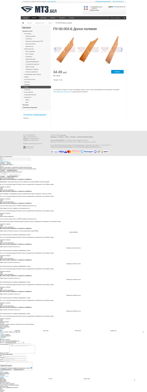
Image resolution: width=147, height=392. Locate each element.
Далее (1, 329)
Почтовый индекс (4, 344)
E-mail (2, 359)
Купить (117, 72)
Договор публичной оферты (85, 136)
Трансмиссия (29, 46)
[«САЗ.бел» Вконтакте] (84, 7)
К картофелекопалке (30, 94)
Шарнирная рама (30, 59)
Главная (25, 17)
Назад (1, 333)
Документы (54, 136)
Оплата (53, 17)
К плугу (26, 87)
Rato (27, 102)
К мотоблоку (27, 33)
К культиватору (28, 92)
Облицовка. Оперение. (32, 69)
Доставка (43, 17)
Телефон (2, 357)
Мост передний (30, 51)
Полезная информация (34, 114)
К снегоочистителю (29, 79)
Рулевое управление (32, 72)
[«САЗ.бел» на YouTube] (87, 9)
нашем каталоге (51, 1)
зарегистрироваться (65, 91)
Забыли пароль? (4, 161)
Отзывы (71, 17)
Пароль (2, 160)
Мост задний (29, 54)
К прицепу (27, 84)
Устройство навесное (32, 64)
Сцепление (29, 38)
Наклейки (25, 105)
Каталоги (26, 118)
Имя (1, 355)
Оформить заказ (4, 376)
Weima (27, 100)
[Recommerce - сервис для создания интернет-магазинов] (24, 148)
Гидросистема (30, 66)
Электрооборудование (32, 61)
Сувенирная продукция (29, 107)
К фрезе (26, 77)
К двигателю (27, 97)
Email (2, 158)
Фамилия (2, 361)
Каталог (34, 17)
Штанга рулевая (31, 44)
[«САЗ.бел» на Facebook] (87, 7)
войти (54, 91)
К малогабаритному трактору (32, 74)
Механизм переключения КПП (34, 41)
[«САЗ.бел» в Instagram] (84, 9)
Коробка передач (30, 36)
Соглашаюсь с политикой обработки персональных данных (15, 368)
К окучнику (27, 89)
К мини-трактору (29, 49)
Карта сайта (63, 135)
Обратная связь (94, 10)
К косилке (27, 82)
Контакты (62, 17)
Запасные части (27, 31)
